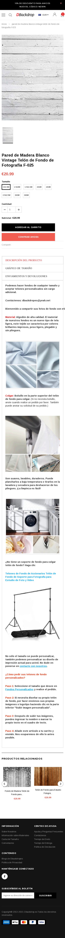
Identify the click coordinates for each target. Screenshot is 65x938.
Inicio (4, 24)
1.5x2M (17, 187)
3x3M (17, 195)
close (61, 3)
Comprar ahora (28, 237)
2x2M (39, 187)
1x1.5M (6, 187)
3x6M (26, 195)
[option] (32, 78)
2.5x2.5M (6, 195)
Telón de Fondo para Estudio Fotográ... (48, 791)
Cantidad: (7, 204)
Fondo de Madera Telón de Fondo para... (17, 793)
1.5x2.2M (28, 187)
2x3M (48, 187)
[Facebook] (5, 876)
